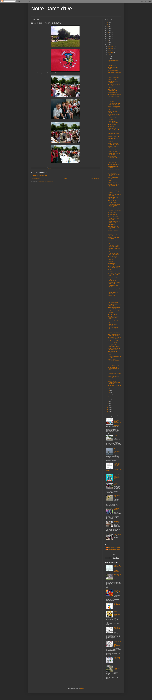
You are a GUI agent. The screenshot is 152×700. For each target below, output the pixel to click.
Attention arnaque (112, 124)
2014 (108, 44)
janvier (109, 399)
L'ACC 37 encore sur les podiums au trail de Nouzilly (113, 185)
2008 (108, 412)
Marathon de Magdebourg (114, 340)
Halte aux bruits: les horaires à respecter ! (113, 301)
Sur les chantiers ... (116, 484)
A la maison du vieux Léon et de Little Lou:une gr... (114, 104)
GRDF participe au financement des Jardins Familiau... (114, 356)
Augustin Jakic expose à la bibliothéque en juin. (114, 352)
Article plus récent (36, 178)
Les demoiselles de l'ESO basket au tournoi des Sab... (114, 369)
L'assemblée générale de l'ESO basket (114, 154)
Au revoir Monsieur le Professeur (113, 68)
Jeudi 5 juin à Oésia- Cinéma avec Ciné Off (113, 345)
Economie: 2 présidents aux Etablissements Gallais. (113, 318)
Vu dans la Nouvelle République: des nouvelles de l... (112, 279)
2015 (108, 42)
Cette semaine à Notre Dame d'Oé (113, 198)
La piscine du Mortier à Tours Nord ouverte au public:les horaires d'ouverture (117, 568)
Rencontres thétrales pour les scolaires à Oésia (114, 364)
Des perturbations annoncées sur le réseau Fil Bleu (114, 158)
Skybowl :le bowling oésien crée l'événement (114, 201)
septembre (110, 52)
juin (109, 58)
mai (109, 391)
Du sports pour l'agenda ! (114, 289)
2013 (108, 401)
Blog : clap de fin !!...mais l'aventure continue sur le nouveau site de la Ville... (117, 422)
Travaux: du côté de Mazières (112, 325)
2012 (108, 403)
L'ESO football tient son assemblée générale (113, 246)
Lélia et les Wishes (112, 92)
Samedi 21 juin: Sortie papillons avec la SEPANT (113, 179)
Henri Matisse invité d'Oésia (117, 591)
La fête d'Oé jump (112, 79)
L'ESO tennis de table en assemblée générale (113, 254)
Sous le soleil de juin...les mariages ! (114, 311)
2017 (108, 38)
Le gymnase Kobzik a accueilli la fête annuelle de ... (114, 242)
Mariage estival (117, 534)
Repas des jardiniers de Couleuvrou (113, 61)
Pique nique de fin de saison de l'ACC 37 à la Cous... (114, 227)
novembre (110, 48)
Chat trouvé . (117, 521)
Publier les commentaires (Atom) (45, 181)
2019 (108, 34)
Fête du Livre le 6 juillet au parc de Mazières (114, 349)
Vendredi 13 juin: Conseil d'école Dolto (114, 283)
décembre (110, 46)
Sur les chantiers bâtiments (114, 94)
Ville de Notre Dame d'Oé (114, 549)
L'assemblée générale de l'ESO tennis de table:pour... (114, 223)
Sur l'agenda (111, 126)
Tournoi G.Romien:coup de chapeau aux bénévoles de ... (114, 108)
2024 (108, 24)
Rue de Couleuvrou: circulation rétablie (113, 122)
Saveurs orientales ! (112, 214)
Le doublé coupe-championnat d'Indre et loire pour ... (114, 382)
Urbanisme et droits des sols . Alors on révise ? (117, 629)
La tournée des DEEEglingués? (112, 264)
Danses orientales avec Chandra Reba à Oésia (114, 331)
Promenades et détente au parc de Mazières (114, 308)
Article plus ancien (95, 178)
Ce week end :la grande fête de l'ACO (113, 286)
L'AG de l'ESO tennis (113, 216)
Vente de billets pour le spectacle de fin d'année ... (114, 373)
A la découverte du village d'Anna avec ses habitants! (114, 205)
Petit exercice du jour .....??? (117, 658)
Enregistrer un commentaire (40, 175)
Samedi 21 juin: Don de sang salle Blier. (113, 161)
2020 (108, 32)
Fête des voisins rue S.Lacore (112, 235)
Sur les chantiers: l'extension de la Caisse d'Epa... (114, 174)
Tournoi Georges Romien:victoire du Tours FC (114, 130)
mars (109, 395)
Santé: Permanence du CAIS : (117, 604)
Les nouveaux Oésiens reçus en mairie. (113, 170)
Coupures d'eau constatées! (111, 296)
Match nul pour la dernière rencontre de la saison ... (114, 209)
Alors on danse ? (112, 212)
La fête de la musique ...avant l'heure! (113, 231)
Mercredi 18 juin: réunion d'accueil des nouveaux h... (114, 250)
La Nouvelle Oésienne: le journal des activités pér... (114, 274)
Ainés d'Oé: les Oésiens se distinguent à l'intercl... (114, 335)
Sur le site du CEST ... (113, 299)
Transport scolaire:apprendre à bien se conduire (117, 613)
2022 (108, 28)
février (109, 397)
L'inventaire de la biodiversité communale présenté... (114, 361)
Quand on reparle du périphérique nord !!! (117, 667)
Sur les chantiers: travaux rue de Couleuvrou (114, 267)
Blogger (82, 688)
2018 (108, 36)
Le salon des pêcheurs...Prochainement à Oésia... (117, 476)
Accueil (65, 178)
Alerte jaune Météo (112, 314)
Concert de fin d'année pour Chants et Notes (113, 76)
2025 (108, 22)
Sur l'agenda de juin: (113, 343)
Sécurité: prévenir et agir (113, 164)
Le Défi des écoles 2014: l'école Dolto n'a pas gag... (114, 86)
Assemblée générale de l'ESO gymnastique (113, 150)
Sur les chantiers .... (116, 436)
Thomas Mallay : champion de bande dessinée (114, 115)
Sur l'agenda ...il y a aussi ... (114, 189)
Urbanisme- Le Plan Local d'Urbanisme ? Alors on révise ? (117, 577)
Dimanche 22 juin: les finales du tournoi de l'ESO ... (113, 140)
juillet (109, 56)
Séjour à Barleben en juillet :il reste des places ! (114, 338)
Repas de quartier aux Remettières (113, 147)
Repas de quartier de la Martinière (113, 238)
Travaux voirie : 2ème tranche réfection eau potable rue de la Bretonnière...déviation (113, 467)
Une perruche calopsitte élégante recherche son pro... (114, 378)
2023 (108, 26)
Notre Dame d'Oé (51, 8)
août (109, 54)
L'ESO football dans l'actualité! (112, 260)
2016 (108, 40)
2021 (108, 30)
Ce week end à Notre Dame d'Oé (113, 82)
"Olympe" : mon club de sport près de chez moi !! (117, 450)
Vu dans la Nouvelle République (116, 509)
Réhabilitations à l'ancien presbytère (114, 118)
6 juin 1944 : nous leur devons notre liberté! (113, 328)
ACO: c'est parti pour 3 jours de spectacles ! (113, 257)
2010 (108, 407)
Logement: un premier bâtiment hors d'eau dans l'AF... (113, 292)
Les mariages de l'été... (113, 70)
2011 (108, 405)
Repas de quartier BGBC (114, 136)
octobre (110, 50)
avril (109, 393)
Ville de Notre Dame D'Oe (114, 547)
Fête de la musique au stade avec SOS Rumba (114, 144)
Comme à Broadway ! (113, 182)
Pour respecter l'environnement (112, 90)
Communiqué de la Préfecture (112, 100)
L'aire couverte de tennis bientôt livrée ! (113, 64)
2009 (108, 410)
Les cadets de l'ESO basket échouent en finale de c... (114, 387)
